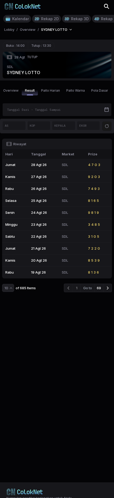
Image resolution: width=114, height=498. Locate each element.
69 (99, 288)
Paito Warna (75, 90)
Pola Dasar (99, 90)
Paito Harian (50, 90)
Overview (11, 90)
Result (30, 90)
